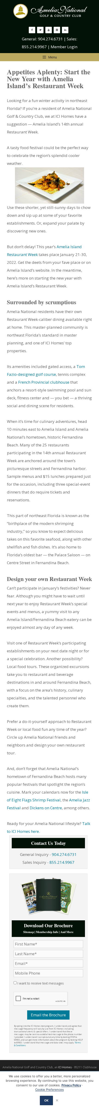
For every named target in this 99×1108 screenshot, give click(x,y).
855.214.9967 (34, 46)
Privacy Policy (71, 1085)
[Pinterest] (57, 30)
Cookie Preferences (49, 1089)
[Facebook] (32, 30)
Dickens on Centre (46, 807)
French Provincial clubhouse (43, 382)
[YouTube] (48, 30)
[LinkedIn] (65, 30)
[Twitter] (40, 30)
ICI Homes (65, 1067)
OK (46, 1100)
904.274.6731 (50, 39)
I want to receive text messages (40, 983)
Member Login (64, 46)
